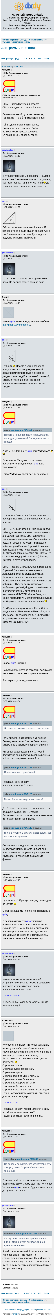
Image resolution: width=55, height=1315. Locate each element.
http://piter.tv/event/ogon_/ (16, 324)
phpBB (16, 1314)
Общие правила (44, 1310)
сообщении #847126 (21, 724)
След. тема (18, 66)
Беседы (23, 1300)
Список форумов (10, 1300)
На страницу (7, 59)
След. (46, 59)
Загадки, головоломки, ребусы (16, 1302)
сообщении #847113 (21, 430)
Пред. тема (7, 66)
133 (39, 59)
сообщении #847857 (26, 1233)
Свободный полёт (37, 1300)
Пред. (16, 59)
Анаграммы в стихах (18, 48)
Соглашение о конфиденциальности (20, 1310)
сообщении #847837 (27, 1159)
